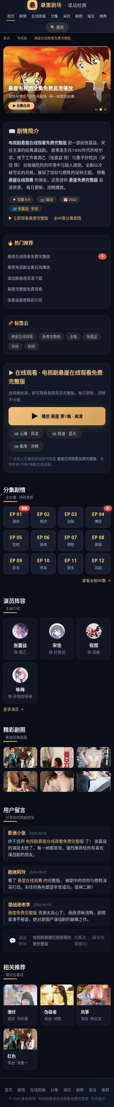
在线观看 (39, 16)
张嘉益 (91, 336)
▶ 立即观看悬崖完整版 (28, 218)
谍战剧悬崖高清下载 (24, 278)
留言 (91, 16)
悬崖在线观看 (22, 336)
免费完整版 (51, 336)
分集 (54, 16)
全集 (73, 336)
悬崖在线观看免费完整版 (28, 256)
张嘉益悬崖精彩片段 (24, 300)
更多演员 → (13, 709)
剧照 (78, 16)
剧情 (23, 16)
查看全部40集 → (96, 580)
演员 (66, 16)
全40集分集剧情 (67, 218)
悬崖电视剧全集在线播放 (28, 267)
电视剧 (22, 38)
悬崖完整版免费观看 (24, 289)
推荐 (103, 16)
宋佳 (15, 346)
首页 (10, 16)
